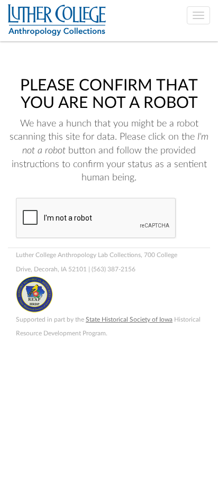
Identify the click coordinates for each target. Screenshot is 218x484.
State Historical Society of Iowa (129, 319)
